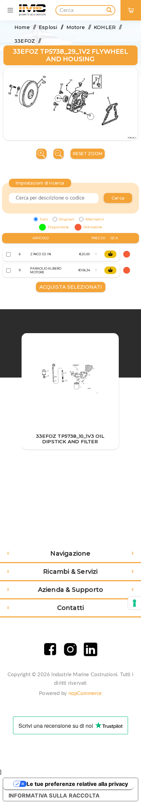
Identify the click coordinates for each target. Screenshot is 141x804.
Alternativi (94, 219)
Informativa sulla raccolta (54, 795)
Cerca (118, 198)
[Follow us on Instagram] (70, 649)
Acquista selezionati (70, 287)
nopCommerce (85, 693)
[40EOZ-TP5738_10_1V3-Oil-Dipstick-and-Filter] (70, 377)
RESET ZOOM (87, 153)
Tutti (44, 219)
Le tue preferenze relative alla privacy (77, 783)
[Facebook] (50, 649)
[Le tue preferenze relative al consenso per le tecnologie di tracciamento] (134, 603)
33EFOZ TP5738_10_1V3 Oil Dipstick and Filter (70, 438)
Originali (66, 219)
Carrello (133, 5)
